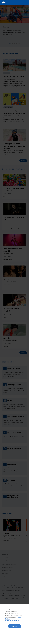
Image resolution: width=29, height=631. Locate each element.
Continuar (14, 626)
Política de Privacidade (12, 621)
